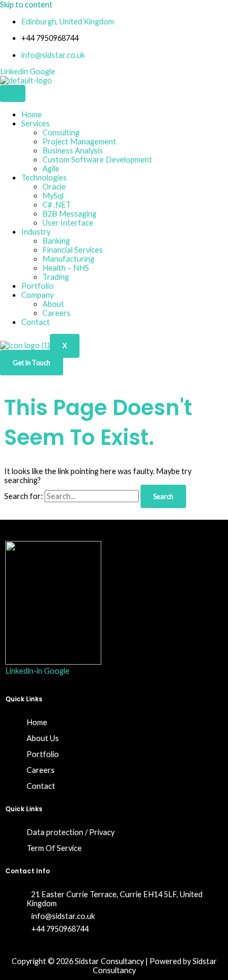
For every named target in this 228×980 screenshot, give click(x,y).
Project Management (79, 141)
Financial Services (72, 249)
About (53, 303)
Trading (55, 276)
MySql (53, 195)
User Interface (67, 222)
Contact (35, 321)
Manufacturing (68, 258)
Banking (56, 240)
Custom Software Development (97, 159)
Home (31, 114)
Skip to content (26, 4)
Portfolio (37, 285)
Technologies (44, 177)
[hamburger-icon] (12, 93)
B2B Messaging (69, 213)
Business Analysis (72, 150)
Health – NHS (65, 267)
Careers (56, 312)
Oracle (54, 186)
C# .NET (56, 204)
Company (37, 294)
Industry (35, 231)
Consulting (61, 132)
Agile (50, 168)
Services (35, 123)
